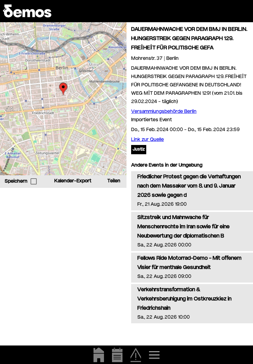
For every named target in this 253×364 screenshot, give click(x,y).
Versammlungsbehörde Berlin (164, 112)
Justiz (139, 149)
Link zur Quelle (147, 140)
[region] (63, 98)
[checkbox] (33, 181)
